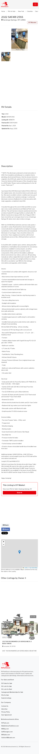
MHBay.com (5, 729)
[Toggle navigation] (35, 4)
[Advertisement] (19, 81)
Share (6, 525)
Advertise (4, 709)
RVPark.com (5, 723)
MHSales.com (5, 734)
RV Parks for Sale (6, 683)
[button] (19, 40)
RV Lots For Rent (6, 689)
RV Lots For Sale (6, 686)
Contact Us (4, 706)
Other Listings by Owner (13, 578)
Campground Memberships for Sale (12, 692)
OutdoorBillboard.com (8, 737)
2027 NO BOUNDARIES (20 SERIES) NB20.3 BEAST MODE (17, 642)
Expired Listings (6, 698)
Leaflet (25, 567)
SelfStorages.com (7, 731)
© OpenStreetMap (32, 567)
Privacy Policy (5, 712)
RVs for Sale (5, 695)
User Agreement (6, 715)
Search (19, 493)
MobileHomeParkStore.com (10, 726)
